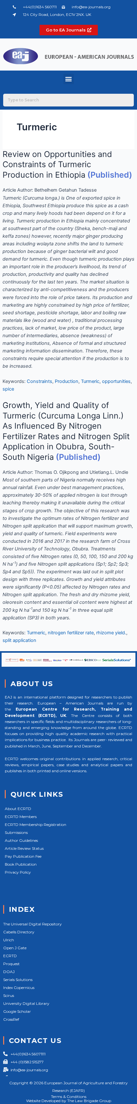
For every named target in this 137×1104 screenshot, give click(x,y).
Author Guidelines (21, 840)
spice (8, 389)
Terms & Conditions (68, 1096)
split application (19, 640)
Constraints (39, 381)
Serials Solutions (17, 979)
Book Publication (21, 864)
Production (66, 381)
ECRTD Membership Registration (35, 824)
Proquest (11, 963)
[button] (68, 79)
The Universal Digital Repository (32, 924)
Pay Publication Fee (23, 856)
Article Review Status (24, 848)
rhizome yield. (111, 633)
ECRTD (10, 955)
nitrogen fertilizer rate (71, 633)
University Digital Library (26, 1003)
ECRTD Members (21, 816)
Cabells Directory (18, 932)
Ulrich (8, 939)
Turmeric (90, 381)
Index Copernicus (18, 987)
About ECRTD (18, 808)
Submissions (16, 832)
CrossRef (11, 1019)
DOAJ (9, 971)
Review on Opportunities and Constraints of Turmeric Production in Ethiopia (57, 164)
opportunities (116, 381)
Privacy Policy (18, 872)
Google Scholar (17, 1011)
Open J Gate (14, 947)
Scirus (8, 995)
